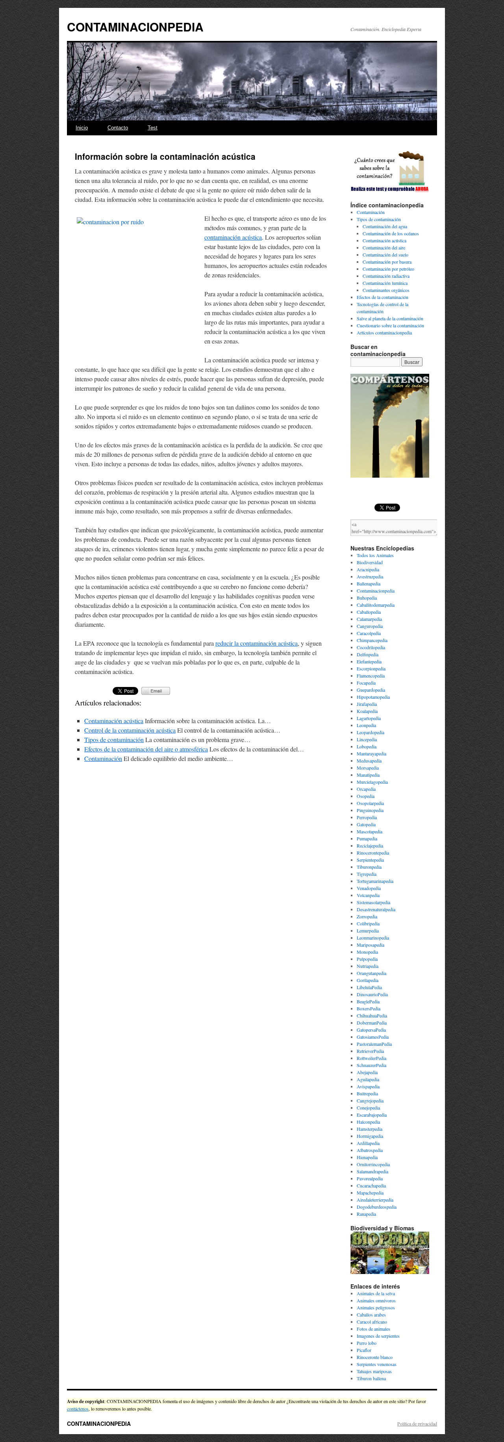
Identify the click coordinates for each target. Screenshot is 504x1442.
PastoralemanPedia (374, 1044)
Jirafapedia (367, 704)
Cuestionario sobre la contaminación (390, 325)
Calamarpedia (369, 619)
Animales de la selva (376, 1293)
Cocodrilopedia (371, 647)
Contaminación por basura (387, 261)
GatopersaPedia (371, 1030)
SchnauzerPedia (371, 1065)
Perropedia (367, 817)
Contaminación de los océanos (391, 233)
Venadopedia (369, 888)
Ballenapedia (368, 583)
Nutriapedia (367, 966)
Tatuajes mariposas (374, 1371)
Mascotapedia (369, 831)
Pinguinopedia (370, 810)
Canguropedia (370, 626)
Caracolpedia (369, 633)
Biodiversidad (370, 562)
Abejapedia (367, 1072)
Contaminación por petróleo (388, 269)
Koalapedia (367, 711)
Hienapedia (367, 1157)
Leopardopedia (370, 732)
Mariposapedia (370, 945)
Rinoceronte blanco (375, 1357)
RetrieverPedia (370, 1051)
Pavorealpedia (370, 1178)
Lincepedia (367, 739)
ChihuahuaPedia (372, 1015)
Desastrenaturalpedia (376, 909)
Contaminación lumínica (385, 283)
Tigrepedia (366, 874)
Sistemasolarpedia (373, 902)
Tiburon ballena (371, 1378)
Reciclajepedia (370, 845)
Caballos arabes (371, 1314)
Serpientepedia (370, 860)
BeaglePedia (368, 1001)
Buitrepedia (367, 1093)
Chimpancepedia (372, 640)
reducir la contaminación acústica (256, 643)
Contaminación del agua (385, 226)
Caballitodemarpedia (376, 605)
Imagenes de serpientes (378, 1336)
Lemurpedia (368, 930)
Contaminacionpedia (376, 590)
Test (153, 128)
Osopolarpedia (370, 803)
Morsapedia (368, 767)
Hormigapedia (370, 1136)
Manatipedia (368, 775)
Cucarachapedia (371, 1185)
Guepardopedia (371, 690)
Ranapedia (366, 1214)
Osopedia (365, 796)
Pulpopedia (367, 959)
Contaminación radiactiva (386, 276)
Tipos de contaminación (114, 739)
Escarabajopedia (372, 1115)
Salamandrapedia (372, 1171)
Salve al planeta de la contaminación (390, 318)
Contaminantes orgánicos (386, 290)
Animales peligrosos (376, 1307)
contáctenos (78, 1408)
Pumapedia (367, 838)
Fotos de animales (373, 1329)
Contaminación (103, 758)
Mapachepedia (370, 1192)
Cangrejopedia (370, 1100)
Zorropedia (367, 916)
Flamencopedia (371, 675)
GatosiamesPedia (373, 1037)
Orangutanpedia (371, 973)
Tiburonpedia (369, 867)
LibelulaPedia (369, 987)
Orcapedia (366, 789)
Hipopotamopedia (373, 697)
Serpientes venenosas (377, 1364)
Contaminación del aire (384, 247)
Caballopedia (369, 612)
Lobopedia (366, 746)
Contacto (117, 128)
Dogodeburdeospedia (377, 1207)
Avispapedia (368, 1086)
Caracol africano (372, 1321)
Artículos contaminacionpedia (384, 332)
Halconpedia (368, 1122)
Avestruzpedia (370, 576)
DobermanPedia (372, 1022)
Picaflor (364, 1350)
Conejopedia (368, 1107)
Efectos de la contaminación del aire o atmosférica (146, 749)
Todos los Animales (375, 555)
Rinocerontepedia (373, 852)
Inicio (82, 128)
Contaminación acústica (113, 720)
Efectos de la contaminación (382, 297)
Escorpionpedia (371, 668)
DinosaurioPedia (372, 994)
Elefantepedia (369, 661)
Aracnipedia (368, 569)
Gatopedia (366, 824)
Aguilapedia (368, 1079)
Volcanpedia (368, 895)
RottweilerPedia (371, 1058)
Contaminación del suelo (385, 254)
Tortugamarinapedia (375, 881)
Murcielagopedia (372, 782)
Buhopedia (367, 598)
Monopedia (367, 952)
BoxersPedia (368, 1008)
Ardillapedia (368, 1143)
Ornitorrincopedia (373, 1164)
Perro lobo (366, 1343)
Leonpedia (366, 725)
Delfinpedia (367, 654)
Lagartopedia (369, 718)
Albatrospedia (370, 1150)
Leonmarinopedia (373, 937)
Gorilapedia (367, 980)
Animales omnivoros (376, 1300)
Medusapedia (369, 760)
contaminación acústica (233, 237)
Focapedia (366, 682)
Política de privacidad (417, 1423)
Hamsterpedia (369, 1129)
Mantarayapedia (371, 753)
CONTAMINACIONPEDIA (135, 26)
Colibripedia (368, 923)
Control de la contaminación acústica (130, 730)
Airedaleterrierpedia (375, 1199)
